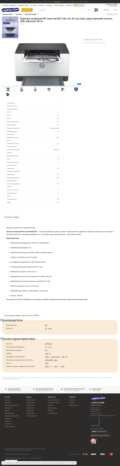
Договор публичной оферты (34, 458)
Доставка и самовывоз (9, 5)
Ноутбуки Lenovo (30, 402)
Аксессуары (8, 423)
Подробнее (66, 462)
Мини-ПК (7, 410)
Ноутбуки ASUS (30, 405)
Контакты (41, 5)
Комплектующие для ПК (11, 405)
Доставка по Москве (53, 400)
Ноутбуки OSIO (30, 413)
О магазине (49, 5)
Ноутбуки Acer (30, 408)
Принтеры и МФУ (9, 413)
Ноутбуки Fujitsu (30, 400)
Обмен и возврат (59, 5)
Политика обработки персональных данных (15, 458)
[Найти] (96, 10)
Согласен (73, 462)
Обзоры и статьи (73, 405)
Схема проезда (95, 425)
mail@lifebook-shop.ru (96, 405)
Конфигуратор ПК (79, 5)
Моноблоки (8, 408)
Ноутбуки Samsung (31, 416)
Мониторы (8, 402)
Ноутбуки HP (29, 410)
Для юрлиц (69, 5)
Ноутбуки (7, 400)
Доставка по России (23, 5)
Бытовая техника (9, 426)
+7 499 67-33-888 (97, 403)
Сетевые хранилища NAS (11, 416)
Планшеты (8, 418)
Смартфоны (8, 421)
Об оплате (34, 5)
